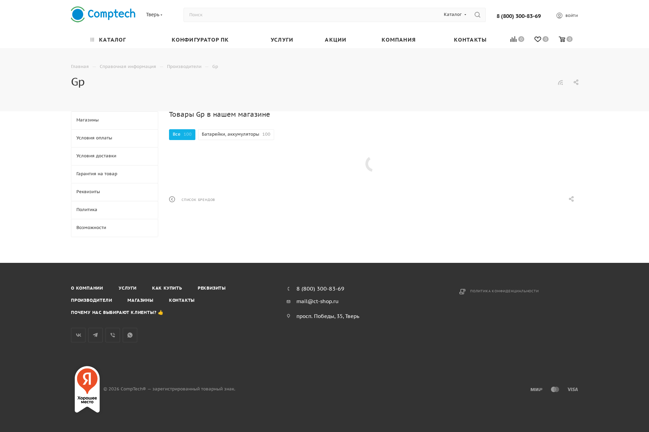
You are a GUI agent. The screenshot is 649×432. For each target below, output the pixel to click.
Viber (112, 335)
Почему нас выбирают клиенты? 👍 (117, 312)
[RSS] (560, 82)
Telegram (95, 335)
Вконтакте (78, 335)
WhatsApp (130, 335)
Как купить (167, 288)
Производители (91, 300)
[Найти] (477, 15)
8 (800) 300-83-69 (519, 16)
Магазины (140, 300)
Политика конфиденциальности (504, 291)
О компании (87, 288)
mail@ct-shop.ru (317, 301)
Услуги (128, 288)
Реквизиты (212, 288)
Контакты (182, 300)
